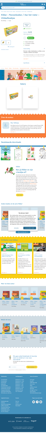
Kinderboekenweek (4, 401)
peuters (27, 180)
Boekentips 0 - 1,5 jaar (20, 379)
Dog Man (31, 381)
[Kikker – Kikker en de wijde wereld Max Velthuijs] (34, 297)
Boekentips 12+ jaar (19, 388)
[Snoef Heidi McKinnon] (34, 330)
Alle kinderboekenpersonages (35, 392)
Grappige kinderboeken (5, 390)
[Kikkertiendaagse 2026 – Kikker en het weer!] (8, 258)
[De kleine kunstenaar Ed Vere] (6, 331)
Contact (17, 402)
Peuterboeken (3, 382)
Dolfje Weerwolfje (33, 382)
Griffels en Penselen (5, 405)
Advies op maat (18, 404)
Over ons (17, 401)
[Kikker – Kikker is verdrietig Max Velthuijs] (25, 296)
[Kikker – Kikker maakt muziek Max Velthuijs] (6, 296)
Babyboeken (3, 384)
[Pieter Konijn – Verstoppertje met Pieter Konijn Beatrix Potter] (25, 332)
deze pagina (23, 191)
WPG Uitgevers (30, 428)
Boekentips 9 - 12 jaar (20, 387)
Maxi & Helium (33, 391)
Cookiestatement (31, 427)
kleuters (32, 180)
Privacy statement (16, 427)
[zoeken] (43, 7)
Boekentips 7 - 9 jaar (19, 385)
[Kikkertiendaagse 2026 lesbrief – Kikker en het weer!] (5, 153)
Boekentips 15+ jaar (19, 390)
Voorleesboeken (4, 379)
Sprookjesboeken (4, 385)
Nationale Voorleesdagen (6, 404)
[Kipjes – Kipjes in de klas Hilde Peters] (16, 331)
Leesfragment (11, 46)
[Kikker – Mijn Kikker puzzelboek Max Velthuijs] (6, 217)
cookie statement (32, 224)
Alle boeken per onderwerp (6, 392)
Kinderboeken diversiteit (5, 388)
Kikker (31, 385)
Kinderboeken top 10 (5, 408)
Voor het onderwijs (4, 411)
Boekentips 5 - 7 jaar (19, 384)
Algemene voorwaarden (23, 427)
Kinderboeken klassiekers (6, 387)
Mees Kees (32, 388)
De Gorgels (32, 379)
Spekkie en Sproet (33, 387)
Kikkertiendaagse (33, 183)
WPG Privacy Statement (19, 369)
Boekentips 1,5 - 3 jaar (20, 381)
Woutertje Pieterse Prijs (5, 407)
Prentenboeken (4, 381)
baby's (25, 180)
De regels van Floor (33, 390)
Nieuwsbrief (18, 405)
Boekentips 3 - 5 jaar (19, 382)
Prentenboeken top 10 (5, 410)
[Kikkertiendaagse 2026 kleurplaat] (18, 153)
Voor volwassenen (19, 391)
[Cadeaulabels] (30, 153)
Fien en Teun (32, 384)
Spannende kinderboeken (6, 391)
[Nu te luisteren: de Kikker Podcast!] (24, 258)
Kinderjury (3, 402)
